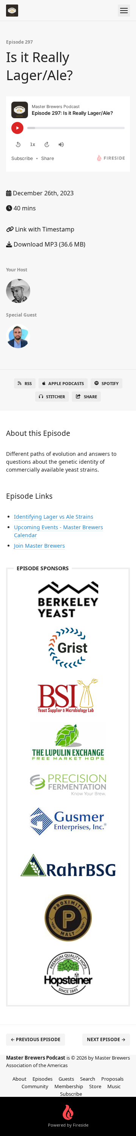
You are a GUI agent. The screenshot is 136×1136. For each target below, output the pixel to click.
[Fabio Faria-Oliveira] (18, 337)
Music (114, 1086)
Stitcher (55, 396)
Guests (66, 1078)
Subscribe (71, 1093)
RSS (28, 383)
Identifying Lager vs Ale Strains (53, 516)
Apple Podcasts (66, 383)
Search (87, 1078)
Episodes (42, 1078)
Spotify (110, 383)
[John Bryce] (18, 292)
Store (95, 1086)
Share (90, 396)
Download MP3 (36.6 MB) (48, 244)
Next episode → (106, 1039)
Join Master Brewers (39, 545)
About (19, 1078)
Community (35, 1086)
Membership (68, 1086)
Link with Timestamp (44, 229)
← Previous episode (35, 1039)
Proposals (112, 1078)
